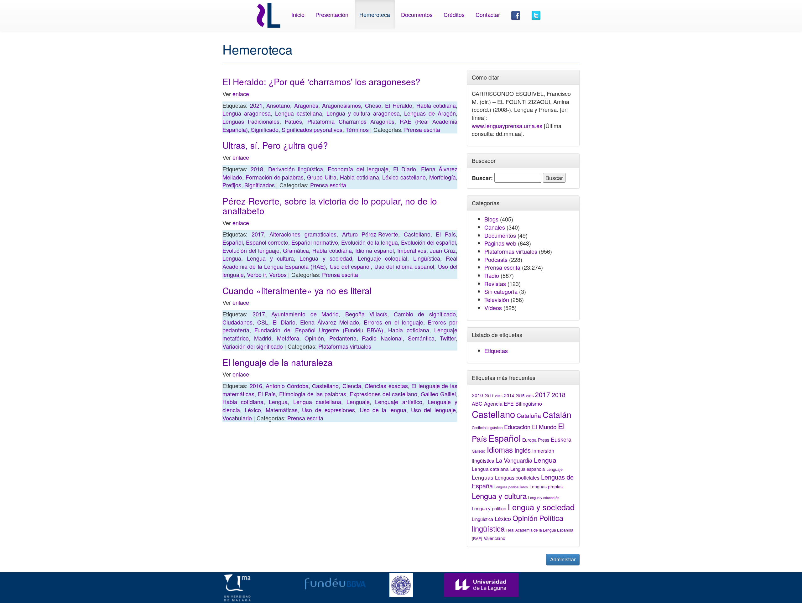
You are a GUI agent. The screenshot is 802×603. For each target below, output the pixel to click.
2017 (258, 234)
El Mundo (544, 426)
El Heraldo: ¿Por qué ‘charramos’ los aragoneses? (321, 81)
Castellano (417, 234)
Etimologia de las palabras (312, 394)
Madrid (262, 338)
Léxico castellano (404, 177)
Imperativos (411, 250)
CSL (262, 322)
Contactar (488, 14)
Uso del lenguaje (433, 410)
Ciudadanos (237, 322)
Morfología (442, 177)
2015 (520, 395)
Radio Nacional (382, 338)
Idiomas (500, 449)
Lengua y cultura (270, 258)
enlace (240, 94)
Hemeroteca (374, 14)
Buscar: (482, 178)
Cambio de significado (425, 314)
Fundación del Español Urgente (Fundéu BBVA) (318, 330)
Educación (517, 427)
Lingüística (426, 258)
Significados (259, 185)
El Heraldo (398, 105)
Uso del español (350, 266)
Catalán (557, 414)
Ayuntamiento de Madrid (305, 314)
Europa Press (535, 440)
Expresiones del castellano (383, 394)
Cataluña (529, 415)
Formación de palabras (275, 177)
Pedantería (343, 338)
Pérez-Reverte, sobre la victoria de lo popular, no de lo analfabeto (329, 206)
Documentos (417, 14)
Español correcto (267, 242)
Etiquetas (496, 350)
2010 (477, 395)
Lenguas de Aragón (430, 113)
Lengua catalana (490, 468)
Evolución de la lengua (369, 242)
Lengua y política (489, 508)
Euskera (561, 439)
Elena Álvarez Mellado (329, 322)
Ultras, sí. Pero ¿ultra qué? (275, 145)
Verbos (278, 274)
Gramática (296, 250)
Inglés (522, 450)
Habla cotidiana (436, 105)
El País (446, 234)
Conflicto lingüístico (487, 427)
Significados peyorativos (312, 129)
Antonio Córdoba (287, 386)
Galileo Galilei (438, 394)
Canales (494, 227)
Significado (265, 129)
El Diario (404, 169)
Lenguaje (358, 402)
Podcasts (496, 259)
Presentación (331, 14)
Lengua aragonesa (246, 113)
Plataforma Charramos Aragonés (350, 121)
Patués (293, 121)
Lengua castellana (298, 113)
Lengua (231, 258)
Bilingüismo (528, 403)
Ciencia (351, 386)
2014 (509, 395)
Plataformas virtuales (344, 346)
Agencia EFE (499, 403)
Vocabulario (237, 418)
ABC (477, 403)
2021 (256, 105)
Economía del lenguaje (358, 169)
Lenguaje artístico (398, 402)
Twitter (448, 338)
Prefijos (231, 185)
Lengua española (527, 468)
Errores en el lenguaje (393, 322)
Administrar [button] (562, 559)
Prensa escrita (422, 129)
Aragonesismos (341, 105)
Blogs (491, 219)
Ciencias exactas (386, 386)
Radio (491, 275)
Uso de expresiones (328, 410)
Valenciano (494, 538)
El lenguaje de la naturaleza (277, 362)
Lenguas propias (546, 486)
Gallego (478, 451)
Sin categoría (501, 291)
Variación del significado (252, 346)
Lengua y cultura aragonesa (363, 113)
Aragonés (306, 105)
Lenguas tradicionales (250, 121)
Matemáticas (282, 410)
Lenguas (482, 477)
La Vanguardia (514, 460)
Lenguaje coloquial (382, 258)
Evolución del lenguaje (250, 250)
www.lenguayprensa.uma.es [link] (507, 126)
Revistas (495, 283)
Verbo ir (256, 274)
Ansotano (278, 105)
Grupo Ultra (321, 177)
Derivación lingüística (295, 169)
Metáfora (288, 338)
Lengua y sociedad (325, 258)
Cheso (373, 105)
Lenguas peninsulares (511, 486)
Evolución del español (428, 242)
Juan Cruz (443, 250)
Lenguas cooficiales (517, 477)
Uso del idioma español (404, 266)
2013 (499, 395)
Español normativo (314, 242)
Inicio (298, 14)
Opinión (314, 338)
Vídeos (493, 308)
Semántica (421, 338)
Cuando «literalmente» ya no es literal (297, 290)
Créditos (454, 14)
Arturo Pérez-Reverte (370, 234)
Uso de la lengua (383, 410)
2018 (257, 169)
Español (232, 242)
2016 (256, 386)
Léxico (253, 410)
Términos (357, 129)
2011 (489, 395)
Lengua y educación (543, 497)
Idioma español (374, 250)
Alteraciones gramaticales (302, 234)
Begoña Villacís (366, 314)
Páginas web (500, 243)
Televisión (496, 299)
